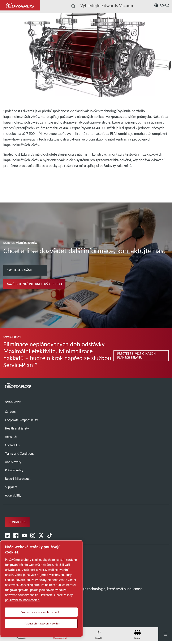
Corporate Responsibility (21, 420)
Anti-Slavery (13, 462)
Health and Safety (17, 428)
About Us (11, 437)
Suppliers (11, 487)
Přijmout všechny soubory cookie (41, 612)
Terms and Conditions (19, 453)
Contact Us (12, 445)
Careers (10, 412)
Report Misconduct (17, 479)
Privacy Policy (14, 470)
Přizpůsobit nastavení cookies (41, 623)
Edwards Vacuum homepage (20, 5)
